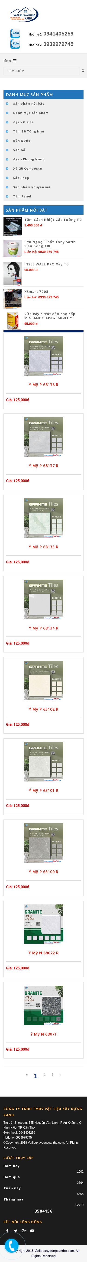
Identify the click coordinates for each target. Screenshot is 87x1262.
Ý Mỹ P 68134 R (43, 628)
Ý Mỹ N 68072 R (44, 952)
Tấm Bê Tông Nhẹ (28, 131)
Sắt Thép (21, 178)
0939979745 (58, 44)
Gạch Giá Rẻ (23, 122)
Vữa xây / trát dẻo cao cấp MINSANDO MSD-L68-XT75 (49, 315)
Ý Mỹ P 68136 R (43, 384)
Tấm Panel (22, 196)
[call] (11, 1244)
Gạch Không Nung (29, 159)
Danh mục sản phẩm (30, 113)
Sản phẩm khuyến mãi (32, 187)
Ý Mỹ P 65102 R (43, 709)
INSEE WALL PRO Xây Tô (46, 264)
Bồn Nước (21, 141)
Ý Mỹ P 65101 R (43, 790)
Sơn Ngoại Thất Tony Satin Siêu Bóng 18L (50, 243)
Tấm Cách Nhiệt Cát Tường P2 (53, 219)
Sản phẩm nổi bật (28, 103)
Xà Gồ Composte (27, 168)
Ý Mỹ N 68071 (43, 1034)
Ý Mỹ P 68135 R (43, 546)
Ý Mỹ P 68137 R (43, 465)
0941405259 (58, 34)
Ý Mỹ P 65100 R (43, 871)
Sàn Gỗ (19, 150)
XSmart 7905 (36, 291)
